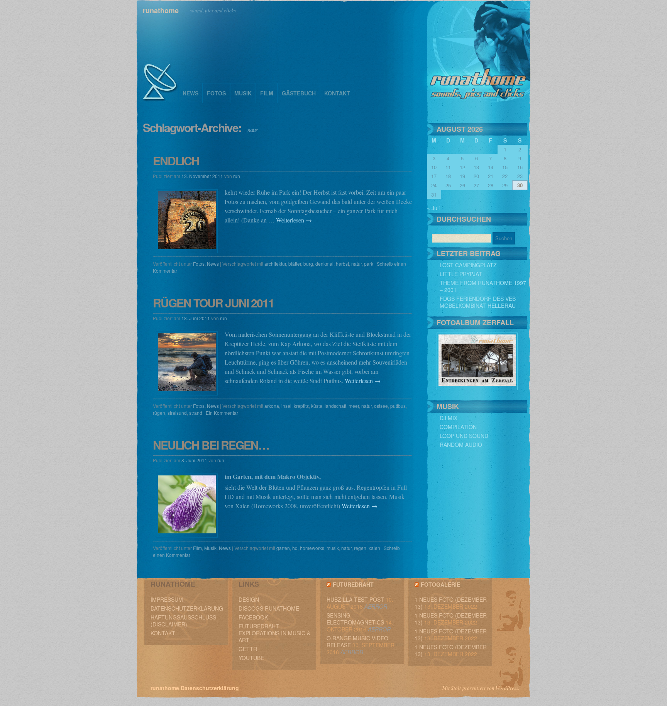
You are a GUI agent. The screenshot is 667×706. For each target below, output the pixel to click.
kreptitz (301, 405)
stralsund (177, 412)
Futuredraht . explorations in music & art (274, 633)
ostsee (381, 405)
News (190, 93)
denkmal (324, 263)
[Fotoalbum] (477, 388)
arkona (271, 405)
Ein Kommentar (222, 412)
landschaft (335, 405)
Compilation (458, 427)
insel (286, 405)
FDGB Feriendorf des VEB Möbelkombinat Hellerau (478, 302)
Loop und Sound (464, 436)
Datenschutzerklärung (187, 608)
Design (249, 599)
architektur (275, 263)
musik (333, 548)
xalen (374, 548)
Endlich (176, 160)
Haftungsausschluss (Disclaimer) (183, 620)
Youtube (251, 658)
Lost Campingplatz (468, 265)
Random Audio (461, 444)
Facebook (253, 617)
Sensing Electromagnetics (355, 618)
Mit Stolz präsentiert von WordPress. (480, 688)
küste (316, 405)
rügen (159, 412)
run (236, 176)
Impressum (167, 599)
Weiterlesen (294, 220)
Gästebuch (299, 93)
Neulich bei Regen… (211, 444)
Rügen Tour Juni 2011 (213, 302)
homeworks (312, 548)
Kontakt (337, 93)
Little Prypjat (461, 274)
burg (308, 263)
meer (354, 405)
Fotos (216, 93)
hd (295, 548)
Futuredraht (353, 584)
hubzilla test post (355, 599)
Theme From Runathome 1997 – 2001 (483, 286)
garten (283, 548)
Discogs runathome (269, 608)
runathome (161, 10)
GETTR (248, 649)
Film (266, 93)
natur (356, 263)
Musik (243, 93)
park (368, 263)
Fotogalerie (440, 584)
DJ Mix (448, 418)
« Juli (433, 208)
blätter (294, 263)
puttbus (398, 405)
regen (360, 548)
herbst (342, 263)
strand (195, 412)
